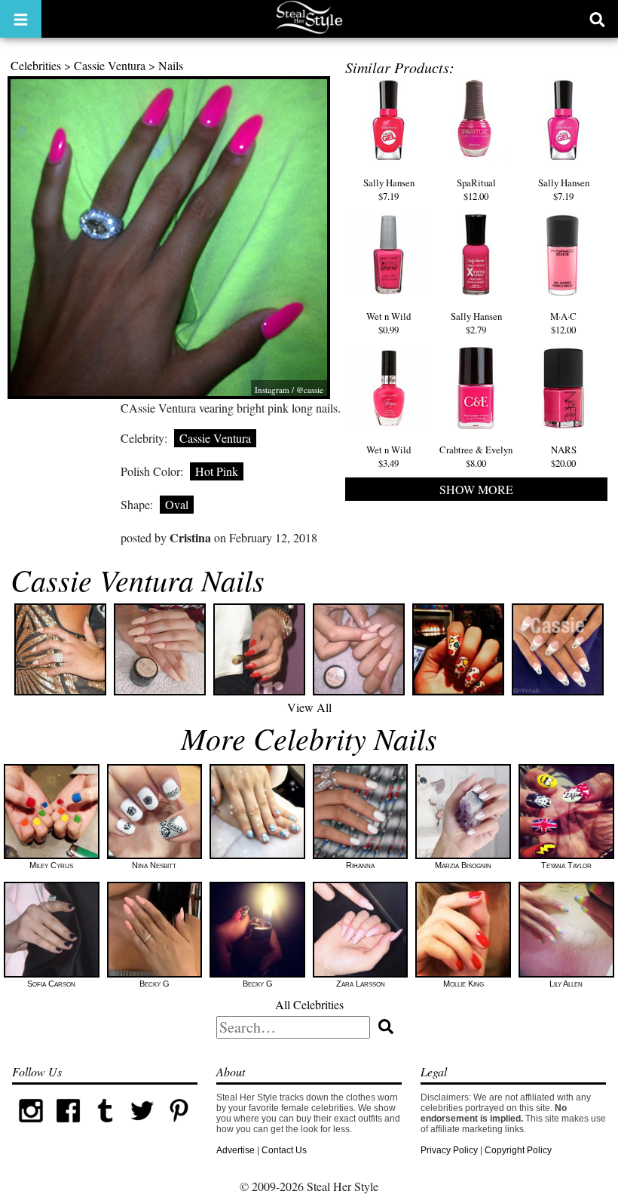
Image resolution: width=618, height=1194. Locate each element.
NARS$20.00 (564, 456)
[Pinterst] (179, 1126)
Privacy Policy (449, 1150)
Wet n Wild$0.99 (388, 322)
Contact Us (284, 1150)
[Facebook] (68, 1126)
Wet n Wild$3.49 (388, 456)
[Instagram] (30, 1126)
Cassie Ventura (109, 65)
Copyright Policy (518, 1150)
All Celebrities (309, 1004)
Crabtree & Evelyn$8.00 (475, 456)
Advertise (235, 1150)
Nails (170, 65)
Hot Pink (216, 471)
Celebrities (36, 65)
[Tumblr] (105, 1126)
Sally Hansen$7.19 (389, 189)
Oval (176, 504)
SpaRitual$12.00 (476, 189)
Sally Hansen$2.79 (476, 322)
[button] (20, 19)
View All (309, 707)
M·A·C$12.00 (563, 322)
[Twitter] (142, 1126)
